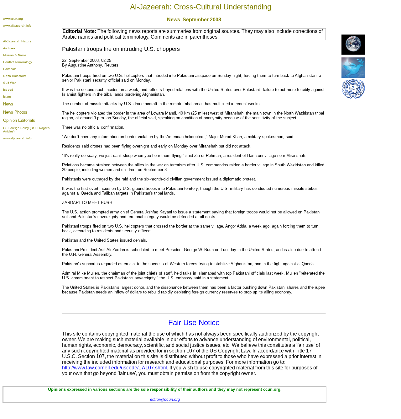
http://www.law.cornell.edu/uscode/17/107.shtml (114, 367)
